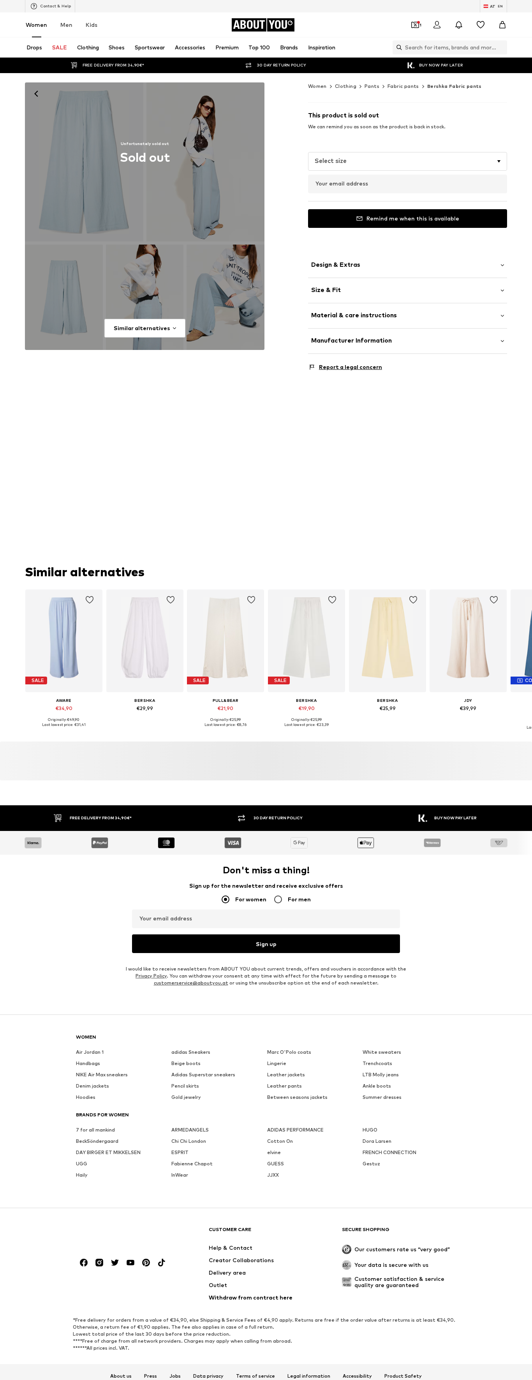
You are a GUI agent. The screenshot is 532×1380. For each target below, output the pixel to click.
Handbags (88, 1064)
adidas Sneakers (190, 1052)
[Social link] (83, 1263)
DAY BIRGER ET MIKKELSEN (108, 1153)
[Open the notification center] (458, 24)
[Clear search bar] (501, 47)
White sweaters (382, 1052)
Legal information (308, 1376)
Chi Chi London (188, 1141)
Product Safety (403, 1376)
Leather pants (284, 1086)
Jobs (175, 1376)
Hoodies (85, 1097)
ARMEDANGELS (190, 1130)
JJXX (273, 1175)
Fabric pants (403, 86)
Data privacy (208, 1376)
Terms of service (255, 1376)
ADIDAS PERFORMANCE (295, 1130)
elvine (274, 1153)
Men (66, 24)
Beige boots (186, 1064)
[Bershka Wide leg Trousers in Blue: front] (84, 161)
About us (121, 1376)
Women (36, 24)
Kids (91, 24)
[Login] (437, 25)
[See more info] (63, 731)
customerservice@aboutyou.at (191, 983)
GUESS (275, 1164)
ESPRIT (179, 1153)
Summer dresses (382, 1097)
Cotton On (280, 1141)
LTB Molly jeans (381, 1075)
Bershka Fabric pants (454, 86)
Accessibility (357, 1376)
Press (150, 1376)
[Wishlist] (480, 25)
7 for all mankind (95, 1130)
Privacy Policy (151, 976)
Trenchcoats (377, 1064)
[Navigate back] (36, 93)
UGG (81, 1164)
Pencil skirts (185, 1086)
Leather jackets (286, 1075)
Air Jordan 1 (90, 1052)
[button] (407, 161)
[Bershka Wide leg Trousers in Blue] (64, 297)
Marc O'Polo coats (289, 1052)
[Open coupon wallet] (415, 25)
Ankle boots (377, 1086)
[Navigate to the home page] (118, 1233)
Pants (372, 86)
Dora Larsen (377, 1141)
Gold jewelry (186, 1097)
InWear (179, 1175)
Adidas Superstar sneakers (203, 1075)
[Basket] (502, 25)
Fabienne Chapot (192, 1164)
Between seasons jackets (297, 1097)
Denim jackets (92, 1086)
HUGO (370, 1130)
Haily (82, 1175)
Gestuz (371, 1164)
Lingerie (276, 1064)
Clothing (345, 86)
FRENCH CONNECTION (389, 1153)
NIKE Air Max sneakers (102, 1075)
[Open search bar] (397, 47)
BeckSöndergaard (97, 1141)
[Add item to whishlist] (89, 600)
